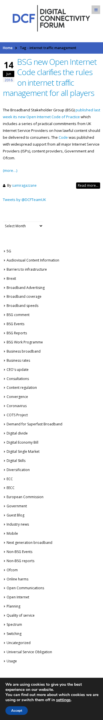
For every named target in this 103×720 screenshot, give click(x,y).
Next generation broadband (29, 542)
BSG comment (18, 314)
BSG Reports (17, 333)
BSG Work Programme (25, 342)
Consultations (18, 378)
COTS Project (17, 415)
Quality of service (21, 615)
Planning (13, 606)
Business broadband (24, 351)
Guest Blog (15, 515)
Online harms (17, 579)
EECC (11, 487)
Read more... (88, 185)
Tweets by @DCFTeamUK (24, 199)
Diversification (18, 469)
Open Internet (18, 597)
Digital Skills (16, 460)
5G (9, 251)
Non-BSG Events (19, 551)
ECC (10, 478)
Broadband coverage (24, 296)
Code (63, 137)
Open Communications (25, 588)
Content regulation (22, 387)
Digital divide (17, 433)
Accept (16, 710)
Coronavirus (17, 405)
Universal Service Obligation (29, 651)
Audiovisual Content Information (33, 260)
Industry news (18, 524)
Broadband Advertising (26, 287)
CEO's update (18, 369)
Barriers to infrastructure (27, 269)
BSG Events (15, 323)
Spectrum (14, 624)
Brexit (11, 278)
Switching (14, 633)
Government (17, 506)
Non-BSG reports (20, 560)
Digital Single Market (23, 451)
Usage (12, 661)
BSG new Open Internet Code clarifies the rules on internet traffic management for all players (50, 77)
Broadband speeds (22, 305)
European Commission (25, 496)
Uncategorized (19, 642)
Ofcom (12, 570)
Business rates (18, 360)
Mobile (12, 533)
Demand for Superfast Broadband (34, 424)
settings (63, 700)
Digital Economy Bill (22, 442)
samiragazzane (24, 185)
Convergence (17, 396)
